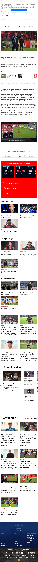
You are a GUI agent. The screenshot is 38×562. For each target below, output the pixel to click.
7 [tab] (21, 179)
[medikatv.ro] (24, 555)
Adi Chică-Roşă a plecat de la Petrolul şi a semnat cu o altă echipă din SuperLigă (9, 512)
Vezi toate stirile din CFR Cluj (27, 405)
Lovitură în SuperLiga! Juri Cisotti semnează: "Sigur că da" (28, 75)
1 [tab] (15, 179)
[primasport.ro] (29, 553)
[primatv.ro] (4, 553)
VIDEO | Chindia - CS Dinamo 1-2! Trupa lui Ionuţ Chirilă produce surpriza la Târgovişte (11, 76)
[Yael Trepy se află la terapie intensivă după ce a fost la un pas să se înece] (9, 223)
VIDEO (2, 533)
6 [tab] (20, 179)
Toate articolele (34, 418)
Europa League (23, 251)
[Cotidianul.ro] (12, 555)
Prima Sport (12, 549)
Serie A (2, 214)
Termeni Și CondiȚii (18, 545)
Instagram (21, 530)
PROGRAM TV (4, 545)
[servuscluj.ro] (32, 557)
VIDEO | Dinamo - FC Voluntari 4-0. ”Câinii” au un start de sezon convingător (28, 488)
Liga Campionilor (5, 537)
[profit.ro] (6, 555)
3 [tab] (17, 179)
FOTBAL (3, 539)
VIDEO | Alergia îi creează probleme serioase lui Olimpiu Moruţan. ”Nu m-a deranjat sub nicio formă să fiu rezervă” (28, 331)
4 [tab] (18, 179)
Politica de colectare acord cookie (14, 13)
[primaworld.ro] (20, 557)
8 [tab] (22, 179)
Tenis (15, 533)
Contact (16, 543)
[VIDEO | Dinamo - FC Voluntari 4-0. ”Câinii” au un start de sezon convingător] (28, 478)
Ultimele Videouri (13, 367)
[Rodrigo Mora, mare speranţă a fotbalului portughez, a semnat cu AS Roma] (28, 208)
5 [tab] (19, 179)
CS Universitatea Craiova (6, 251)
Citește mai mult (4, 445)
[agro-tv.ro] (25, 557)
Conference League (5, 291)
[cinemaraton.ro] (28, 555)
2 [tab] (16, 179)
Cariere (28, 542)
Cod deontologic (30, 540)
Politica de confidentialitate (24, 13)
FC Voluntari (3, 19)
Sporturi (16, 535)
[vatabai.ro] (19, 560)
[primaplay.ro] (21, 553)
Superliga (22, 350)
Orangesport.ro (4, 350)
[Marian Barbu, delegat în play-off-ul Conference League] (28, 285)
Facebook (17, 530)
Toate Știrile (17, 537)
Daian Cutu (13, 19)
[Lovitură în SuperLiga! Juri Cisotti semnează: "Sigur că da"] (20, 76)
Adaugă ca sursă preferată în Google (19, 21)
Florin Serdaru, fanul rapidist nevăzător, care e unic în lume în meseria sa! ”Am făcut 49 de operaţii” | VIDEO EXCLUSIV (29, 399)
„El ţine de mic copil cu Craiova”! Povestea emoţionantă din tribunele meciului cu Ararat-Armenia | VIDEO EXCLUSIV (11, 387)
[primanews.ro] (16, 553)
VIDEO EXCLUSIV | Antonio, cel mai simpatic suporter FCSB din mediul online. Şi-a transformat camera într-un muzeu (29, 381)
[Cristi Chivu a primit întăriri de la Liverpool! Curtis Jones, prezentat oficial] (9, 208)
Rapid (2, 325)
